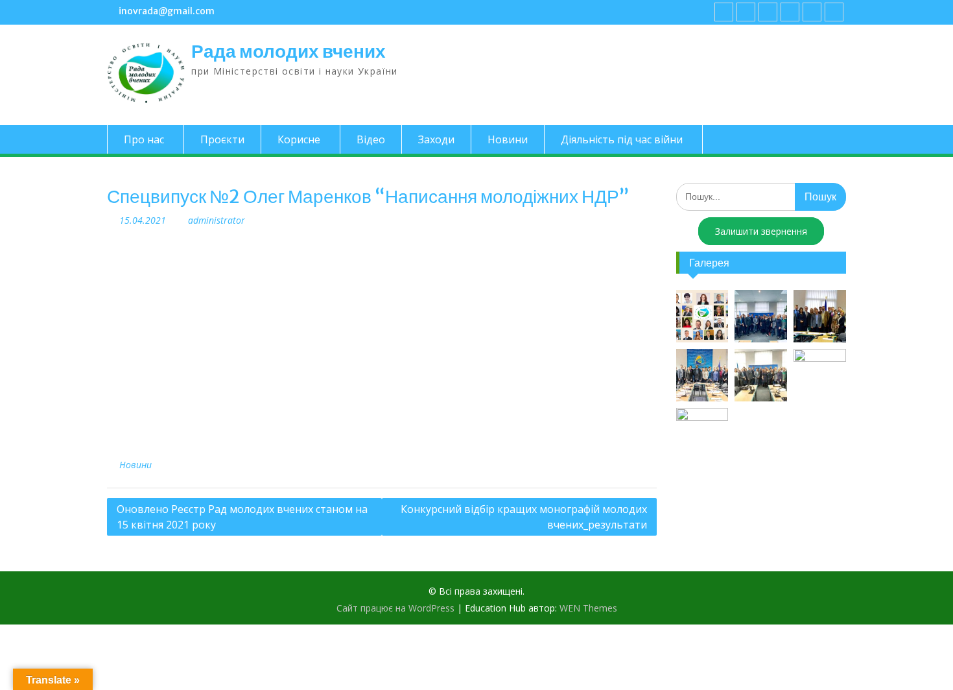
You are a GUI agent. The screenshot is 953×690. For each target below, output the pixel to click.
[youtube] (745, 12)
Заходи (436, 139)
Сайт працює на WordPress (395, 608)
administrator (216, 220)
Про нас (144, 139)
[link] (790, 12)
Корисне (298, 139)
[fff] (723, 12)
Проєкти (222, 139)
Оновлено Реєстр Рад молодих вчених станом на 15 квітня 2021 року (242, 517)
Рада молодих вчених (288, 51)
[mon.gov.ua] (834, 12)
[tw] (768, 12)
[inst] (812, 12)
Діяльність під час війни (622, 139)
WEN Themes (588, 608)
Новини (508, 139)
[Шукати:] (761, 196)
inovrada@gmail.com (167, 11)
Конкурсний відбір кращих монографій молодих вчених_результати (524, 517)
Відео (371, 139)
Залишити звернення (761, 231)
